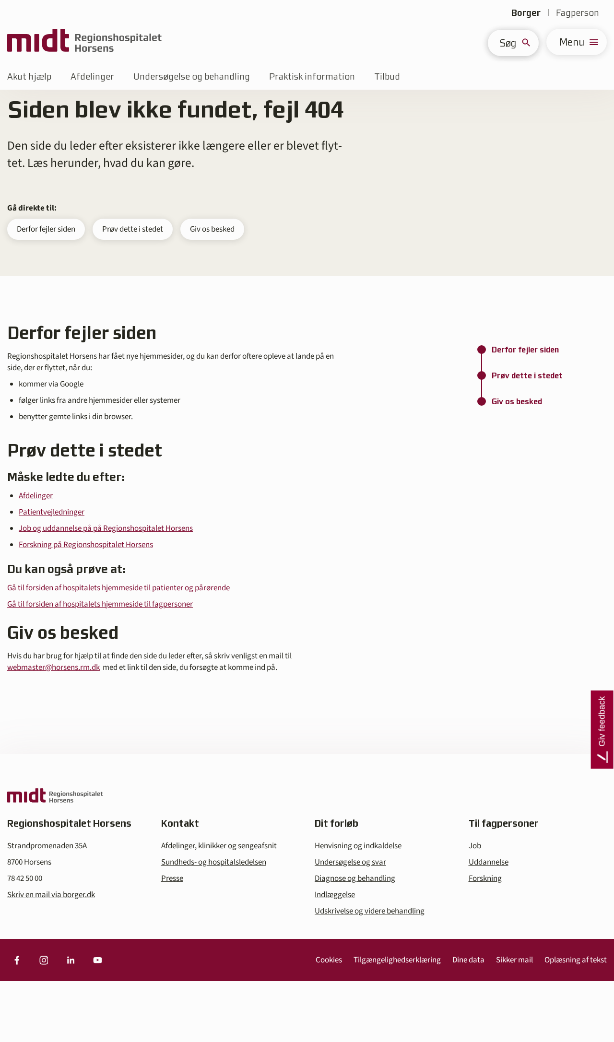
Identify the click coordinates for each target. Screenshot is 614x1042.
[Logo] (84, 42)
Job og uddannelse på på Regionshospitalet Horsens (106, 528)
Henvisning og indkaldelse (358, 846)
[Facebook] (16, 960)
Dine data (468, 960)
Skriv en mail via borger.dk (51, 895)
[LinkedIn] (70, 960)
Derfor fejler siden (46, 229)
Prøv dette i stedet (132, 229)
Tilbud (387, 76)
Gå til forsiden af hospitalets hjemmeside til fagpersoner (100, 604)
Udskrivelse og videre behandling (370, 911)
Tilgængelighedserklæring (397, 960)
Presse (172, 878)
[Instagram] (43, 960)
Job (475, 846)
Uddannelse (488, 862)
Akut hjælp (29, 76)
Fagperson (577, 12)
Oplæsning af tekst (575, 960)
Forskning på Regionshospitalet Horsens (86, 544)
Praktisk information (312, 76)
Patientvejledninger (51, 512)
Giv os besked (212, 229)
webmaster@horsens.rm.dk (53, 667)
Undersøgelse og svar (350, 862)
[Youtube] (97, 960)
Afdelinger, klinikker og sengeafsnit (219, 846)
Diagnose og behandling (355, 878)
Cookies (329, 960)
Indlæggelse (335, 895)
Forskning (485, 878)
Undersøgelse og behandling (191, 76)
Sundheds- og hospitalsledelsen (213, 862)
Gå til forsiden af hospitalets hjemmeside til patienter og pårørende (118, 588)
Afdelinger (92, 76)
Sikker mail (514, 960)
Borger (526, 12)
